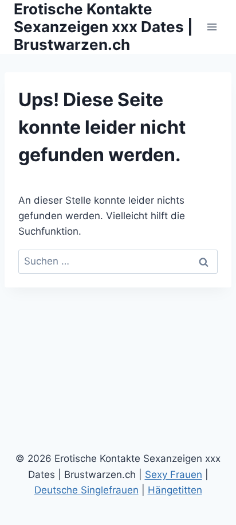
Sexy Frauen (173, 474)
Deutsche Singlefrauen (86, 490)
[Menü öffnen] (211, 27)
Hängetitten (175, 490)
